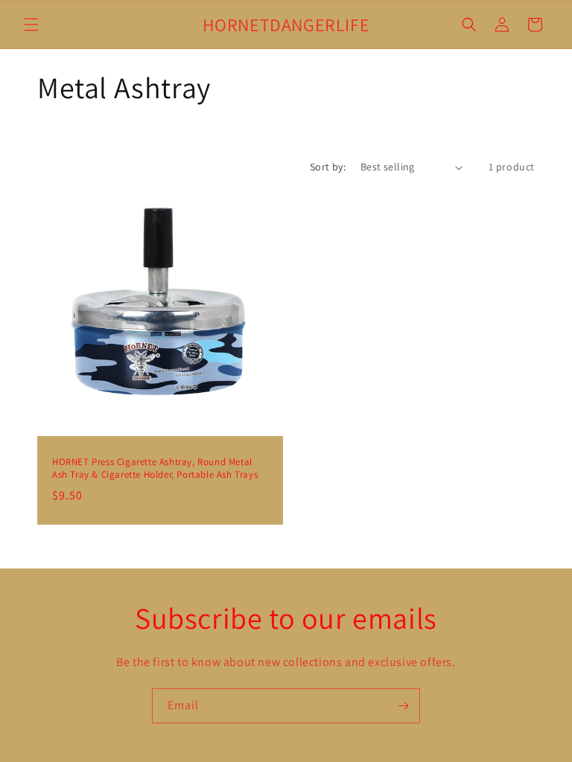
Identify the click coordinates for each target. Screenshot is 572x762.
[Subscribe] (403, 705)
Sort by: (328, 166)
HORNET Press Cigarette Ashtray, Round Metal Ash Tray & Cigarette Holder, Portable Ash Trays (155, 468)
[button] (31, 24)
